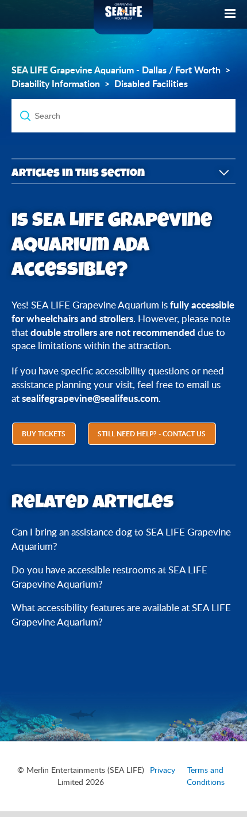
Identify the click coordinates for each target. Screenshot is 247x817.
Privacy (162, 770)
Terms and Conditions (206, 776)
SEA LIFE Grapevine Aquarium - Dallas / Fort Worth (116, 70)
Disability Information (55, 84)
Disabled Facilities (151, 84)
